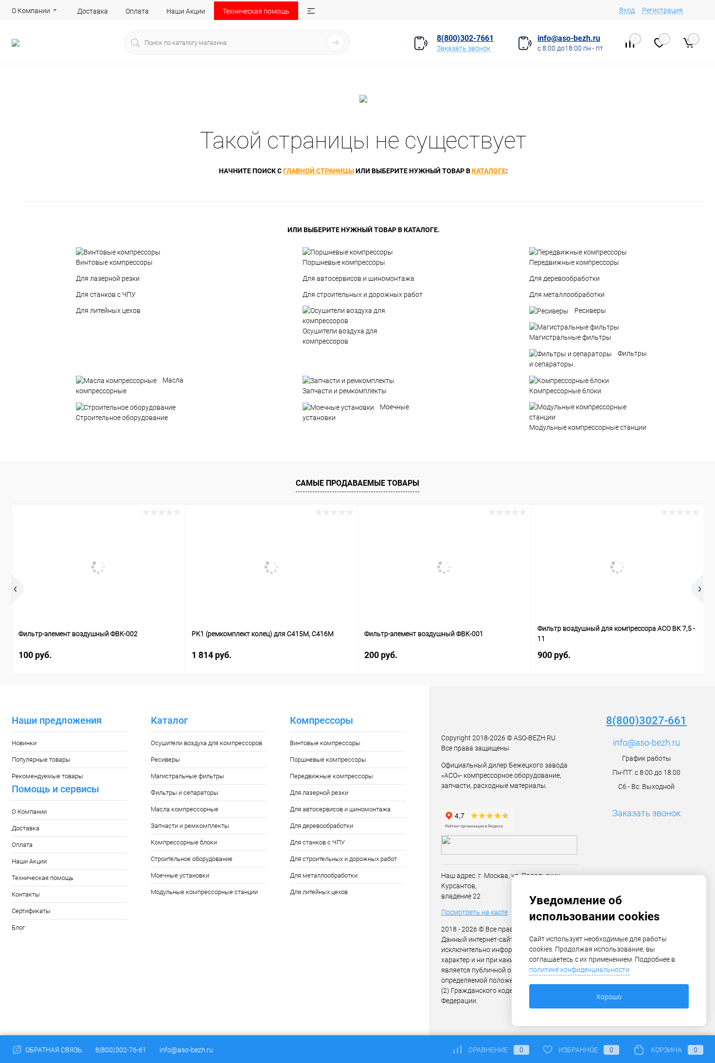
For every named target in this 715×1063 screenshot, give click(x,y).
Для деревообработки (564, 278)
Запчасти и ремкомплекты (345, 391)
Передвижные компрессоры (574, 262)
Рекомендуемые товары (47, 776)
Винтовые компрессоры (114, 262)
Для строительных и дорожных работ (363, 294)
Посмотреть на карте (474, 912)
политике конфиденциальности (579, 969)
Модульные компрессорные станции (587, 427)
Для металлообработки (567, 294)
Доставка (92, 11)
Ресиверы (590, 310)
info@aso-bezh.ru (646, 742)
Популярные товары (41, 759)
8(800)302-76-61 (120, 1050)
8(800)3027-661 (646, 720)
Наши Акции (185, 11)
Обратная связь (53, 1050)
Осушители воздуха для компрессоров (340, 336)
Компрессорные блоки (565, 391)
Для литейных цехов (108, 310)
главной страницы (318, 171)
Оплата (137, 11)
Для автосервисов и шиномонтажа (358, 278)
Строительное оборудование (122, 418)
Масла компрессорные (129, 385)
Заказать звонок (463, 48)
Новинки (24, 743)
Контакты (26, 894)
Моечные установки (356, 412)
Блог (18, 927)
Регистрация (662, 10)
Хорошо (609, 997)
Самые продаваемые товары (357, 483)
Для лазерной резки (108, 278)
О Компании (31, 11)
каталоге (489, 171)
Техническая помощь (256, 11)
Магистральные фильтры (570, 337)
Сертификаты (31, 911)
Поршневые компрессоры (344, 262)
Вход (627, 10)
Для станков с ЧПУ (106, 294)
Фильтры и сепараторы (588, 358)
